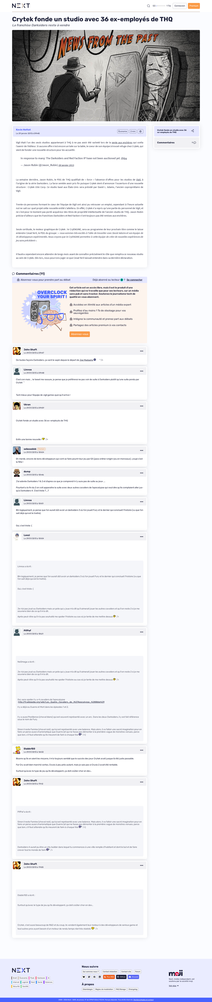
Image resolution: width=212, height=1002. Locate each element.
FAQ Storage (121, 989)
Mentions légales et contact (143, 1000)
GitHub (123, 977)
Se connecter (134, 280)
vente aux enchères (122, 142)
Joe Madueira (86, 360)
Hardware (41, 978)
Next (33, 982)
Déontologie (87, 989)
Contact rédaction (110, 972)
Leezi (27, 535)
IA (48, 978)
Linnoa (28, 369)
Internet (16, 982)
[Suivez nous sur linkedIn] (100, 977)
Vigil (138, 179)
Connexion (179, 6)
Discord (135, 977)
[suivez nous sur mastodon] (89, 977)
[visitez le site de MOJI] (176, 975)
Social (40, 982)
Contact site (126, 972)
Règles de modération (104, 989)
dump (27, 471)
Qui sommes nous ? (91, 972)
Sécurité (16, 986)
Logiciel (25, 982)
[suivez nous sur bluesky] (84, 977)
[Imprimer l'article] (140, 131)
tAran (27, 404)
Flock (32, 978)
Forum (137, 972)
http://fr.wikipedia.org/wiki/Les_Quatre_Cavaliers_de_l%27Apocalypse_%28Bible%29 (61, 702)
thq (125, 158)
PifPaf (27, 630)
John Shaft (30, 349)
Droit (15, 978)
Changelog (133, 989)
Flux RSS (110, 977)
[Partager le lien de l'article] (192, 131)
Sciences (48, 982)
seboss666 (30, 449)
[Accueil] (21, 5)
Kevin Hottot (23, 129)
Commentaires (165, 142)
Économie (23, 978)
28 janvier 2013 (66, 165)
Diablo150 (29, 748)
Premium (193, 6)
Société (25, 986)
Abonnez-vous (79, 334)
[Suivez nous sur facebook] (94, 977)
